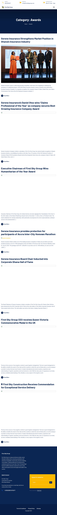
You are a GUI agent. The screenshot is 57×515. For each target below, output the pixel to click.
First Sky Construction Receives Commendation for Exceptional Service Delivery (27, 386)
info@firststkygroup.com (28, 3)
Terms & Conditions (21, 508)
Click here (39, 490)
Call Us (6, 1)
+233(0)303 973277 (9, 490)
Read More (6, 96)
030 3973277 (8, 3)
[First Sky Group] (7, 7)
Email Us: (24, 1)
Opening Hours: (49, 1)
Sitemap (39, 508)
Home (26, 24)
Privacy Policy (31, 508)
